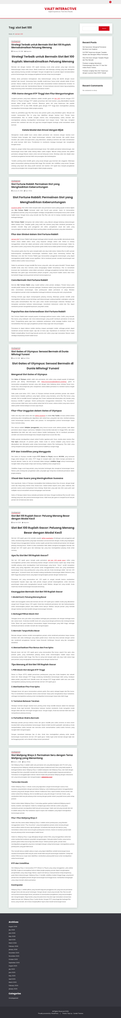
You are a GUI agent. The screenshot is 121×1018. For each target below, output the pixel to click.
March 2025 (13, 982)
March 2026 (13, 943)
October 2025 (13, 959)
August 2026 (13, 926)
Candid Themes (78, 1013)
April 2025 (12, 979)
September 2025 (14, 962)
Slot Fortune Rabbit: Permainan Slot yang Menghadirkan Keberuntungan (35, 185)
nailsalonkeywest (46, 777)
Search (104, 28)
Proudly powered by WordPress (48, 1013)
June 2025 (12, 972)
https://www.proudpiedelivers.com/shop (53, 382)
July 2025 (12, 969)
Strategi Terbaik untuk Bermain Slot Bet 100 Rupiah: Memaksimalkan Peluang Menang (41, 46)
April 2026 (12, 939)
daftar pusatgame (47, 538)
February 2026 (13, 946)
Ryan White (28, 191)
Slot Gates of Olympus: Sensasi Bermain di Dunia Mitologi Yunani (39, 353)
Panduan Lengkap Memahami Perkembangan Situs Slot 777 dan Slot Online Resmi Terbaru (95, 65)
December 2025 (14, 953)
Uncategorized (15, 41)
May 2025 (12, 976)
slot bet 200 (15, 239)
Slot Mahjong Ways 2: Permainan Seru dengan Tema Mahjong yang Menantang (42, 757)
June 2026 (12, 933)
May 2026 (12, 936)
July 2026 (12, 930)
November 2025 (14, 956)
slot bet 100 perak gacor (57, 560)
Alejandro (29, 51)
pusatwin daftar (16, 208)
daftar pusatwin (40, 415)
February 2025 (13, 985)
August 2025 (13, 966)
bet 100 (57, 98)
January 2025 (13, 989)
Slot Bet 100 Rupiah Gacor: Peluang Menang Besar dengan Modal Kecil (40, 517)
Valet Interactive (60, 8)
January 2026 (13, 949)
